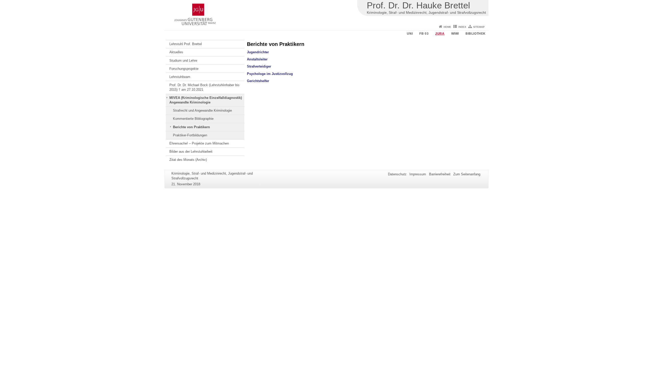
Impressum (417, 174)
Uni (410, 33)
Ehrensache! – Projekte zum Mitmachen (199, 143)
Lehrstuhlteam (179, 77)
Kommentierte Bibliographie (193, 119)
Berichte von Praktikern (191, 127)
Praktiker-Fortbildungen (190, 135)
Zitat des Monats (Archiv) (188, 160)
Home (447, 26)
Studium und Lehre (183, 60)
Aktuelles (176, 52)
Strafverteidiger (259, 66)
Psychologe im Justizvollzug (270, 74)
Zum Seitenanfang (466, 174)
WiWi (455, 33)
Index (462, 26)
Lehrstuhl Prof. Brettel (185, 44)
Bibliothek (476, 33)
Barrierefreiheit (439, 174)
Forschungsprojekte (183, 69)
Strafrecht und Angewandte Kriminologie (202, 110)
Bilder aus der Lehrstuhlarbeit (190, 151)
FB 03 (424, 33)
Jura (439, 33)
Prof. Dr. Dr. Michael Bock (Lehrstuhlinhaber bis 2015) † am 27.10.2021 (204, 87)
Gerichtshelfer (258, 81)
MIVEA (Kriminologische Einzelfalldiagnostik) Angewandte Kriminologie (205, 100)
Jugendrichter (258, 52)
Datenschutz (397, 174)
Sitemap (479, 26)
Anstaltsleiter (257, 59)
